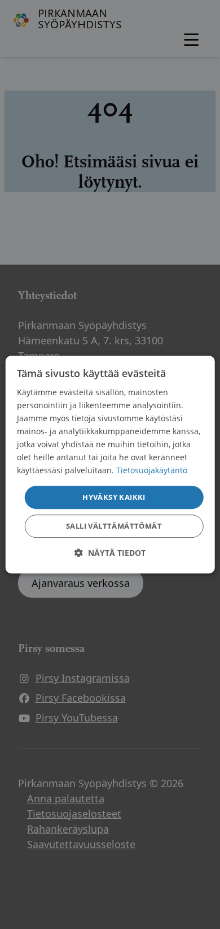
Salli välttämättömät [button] (114, 526)
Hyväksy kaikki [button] (114, 497)
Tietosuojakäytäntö (151, 470)
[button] (110, 552)
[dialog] (110, 465)
